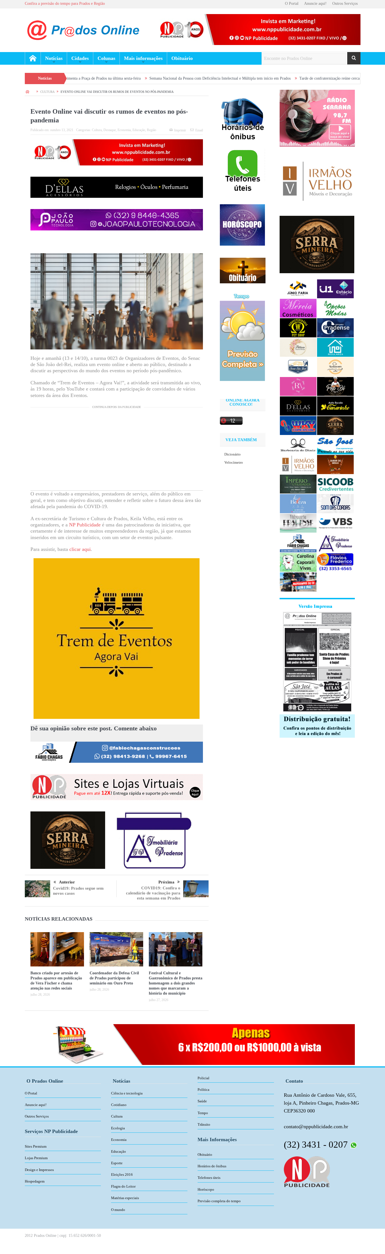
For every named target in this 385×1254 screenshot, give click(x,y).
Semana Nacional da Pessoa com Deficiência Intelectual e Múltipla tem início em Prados (158, 78)
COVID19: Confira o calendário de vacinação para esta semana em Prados (153, 893)
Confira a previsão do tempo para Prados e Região (65, 3)
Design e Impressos (39, 1170)
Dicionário (232, 454)
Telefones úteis (209, 1178)
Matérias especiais (125, 1198)
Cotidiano (119, 1105)
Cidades (80, 58)
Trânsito (204, 1124)
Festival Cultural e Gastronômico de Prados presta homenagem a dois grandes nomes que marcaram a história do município (175, 983)
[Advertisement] (116, 451)
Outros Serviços (345, 3)
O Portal (291, 3)
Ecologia (118, 1128)
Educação (138, 130)
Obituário (182, 58)
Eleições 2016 (122, 1174)
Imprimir (180, 130)
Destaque (109, 130)
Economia (124, 130)
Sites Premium (36, 1146)
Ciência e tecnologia (127, 1093)
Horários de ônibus (212, 1166)
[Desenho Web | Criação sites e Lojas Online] (307, 1171)
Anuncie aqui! (315, 3)
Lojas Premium (36, 1158)
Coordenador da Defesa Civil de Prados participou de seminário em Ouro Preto (114, 978)
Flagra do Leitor (123, 1186)
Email (199, 130)
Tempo (203, 1113)
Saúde (202, 1101)
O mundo (118, 1210)
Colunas (106, 58)
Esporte (117, 1163)
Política (203, 1089)
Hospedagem (35, 1181)
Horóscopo (206, 1189)
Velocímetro (233, 462)
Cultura (97, 130)
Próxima (166, 882)
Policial (203, 1078)
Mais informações (143, 58)
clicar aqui (80, 549)
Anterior (67, 882)
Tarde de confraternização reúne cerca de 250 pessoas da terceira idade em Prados (303, 78)
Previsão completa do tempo (219, 1201)
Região (151, 130)
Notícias (54, 58)
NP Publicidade (85, 525)
